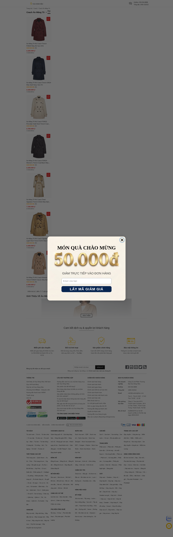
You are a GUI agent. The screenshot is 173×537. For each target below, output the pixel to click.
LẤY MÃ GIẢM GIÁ (86, 289)
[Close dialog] (122, 239)
